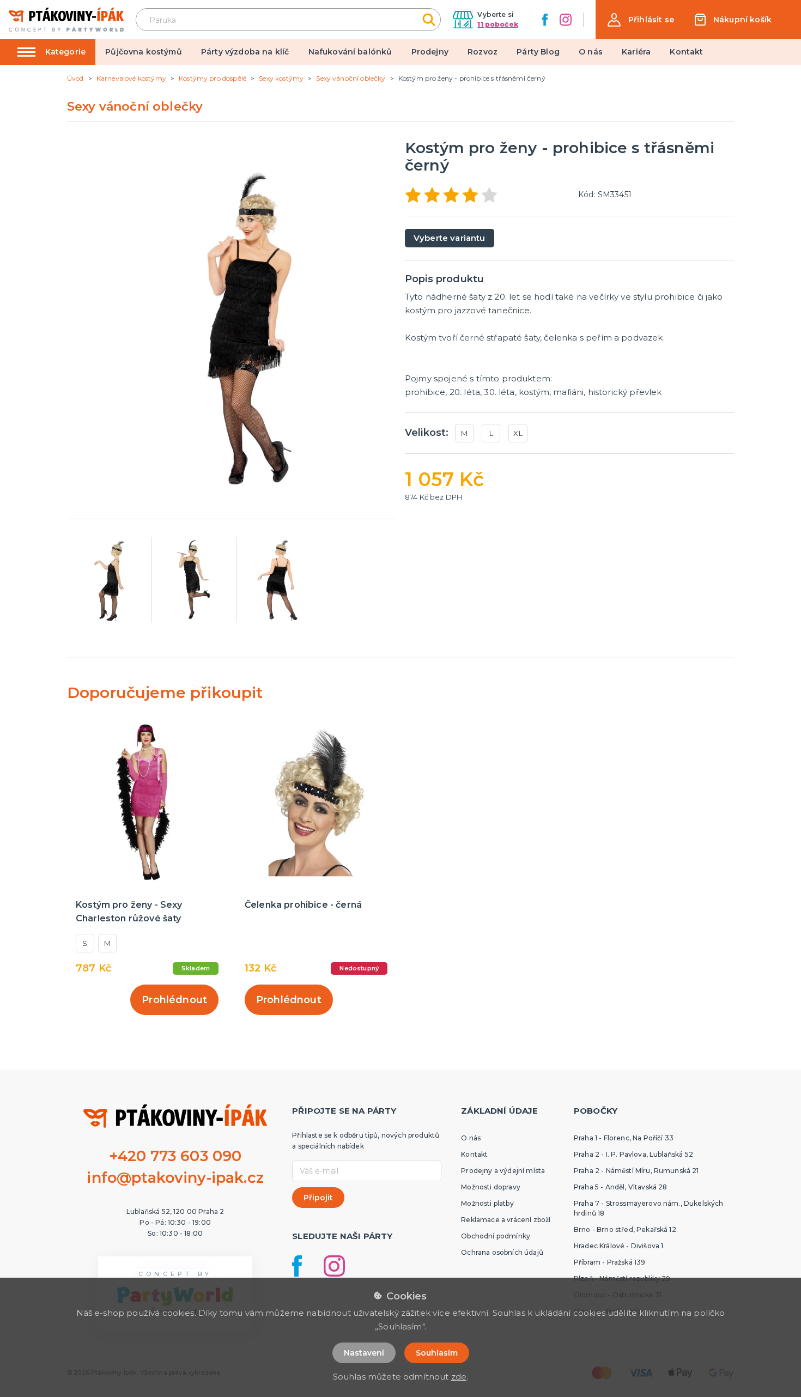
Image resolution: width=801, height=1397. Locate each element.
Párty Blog (538, 52)
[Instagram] (565, 19)
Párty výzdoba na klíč (245, 52)
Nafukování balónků (350, 52)
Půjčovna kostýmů (143, 52)
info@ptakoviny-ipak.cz (175, 1178)
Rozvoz (482, 52)
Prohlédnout (174, 1000)
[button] (641, 19)
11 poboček (497, 24)
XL (517, 433)
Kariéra (636, 52)
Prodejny (429, 52)
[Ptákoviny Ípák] (66, 19)
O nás (591, 52)
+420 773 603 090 (175, 1156)
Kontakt (686, 52)
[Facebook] (545, 19)
